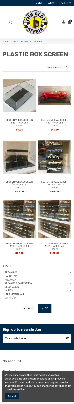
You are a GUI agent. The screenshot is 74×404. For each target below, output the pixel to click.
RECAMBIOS (11, 272)
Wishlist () (66, 3)
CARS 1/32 (11, 276)
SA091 (19, 126)
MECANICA (10, 279)
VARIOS (9, 290)
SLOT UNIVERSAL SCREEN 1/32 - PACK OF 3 (54, 121)
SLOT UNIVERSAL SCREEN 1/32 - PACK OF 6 (19, 183)
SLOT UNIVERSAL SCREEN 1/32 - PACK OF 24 (19, 244)
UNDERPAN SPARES (15, 294)
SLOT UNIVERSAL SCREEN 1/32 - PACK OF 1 (19, 121)
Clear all (30, 308)
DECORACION (12, 286)
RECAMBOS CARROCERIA (18, 283)
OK (46, 308)
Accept (12, 396)
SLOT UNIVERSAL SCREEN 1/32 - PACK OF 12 (54, 183)
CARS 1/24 (11, 297)
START (7, 265)
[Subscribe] (67, 338)
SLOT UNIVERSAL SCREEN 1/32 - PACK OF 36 (54, 244)
